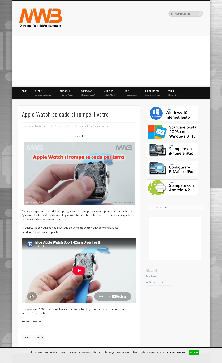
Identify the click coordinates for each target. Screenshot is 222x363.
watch (40, 337)
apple (27, 337)
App (131, 93)
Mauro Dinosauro (37, 126)
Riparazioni (152, 93)
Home (23, 91)
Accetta (194, 352)
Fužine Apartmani (155, 282)
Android (66, 93)
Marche (110, 93)
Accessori (83, 126)
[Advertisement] (111, 60)
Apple (43, 93)
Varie (173, 93)
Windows (88, 93)
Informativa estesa (175, 352)
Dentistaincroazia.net (157, 276)
